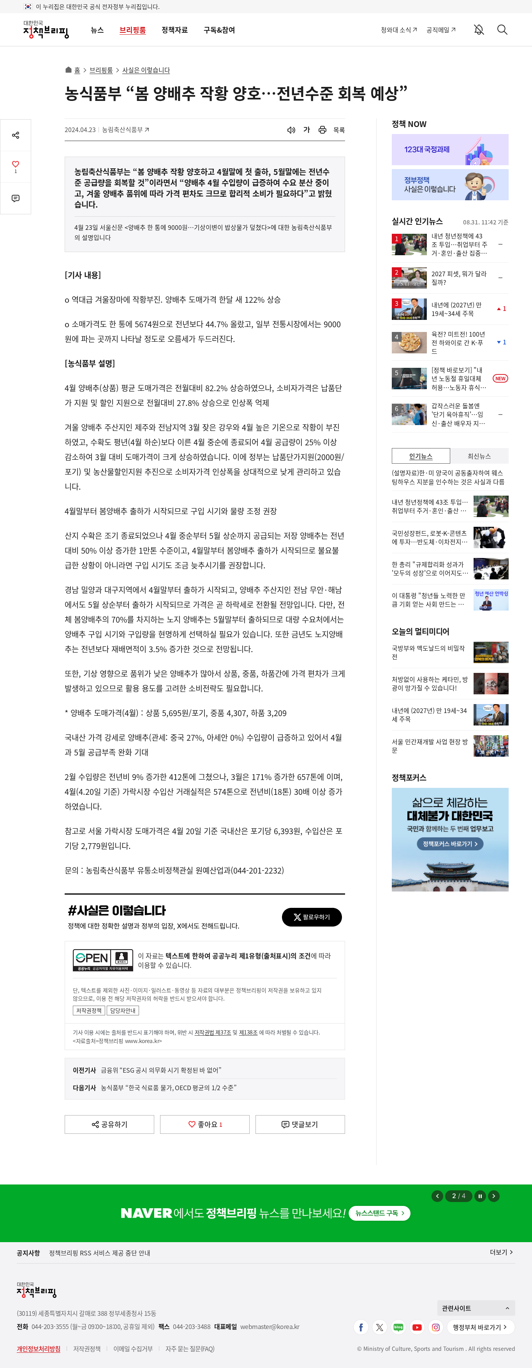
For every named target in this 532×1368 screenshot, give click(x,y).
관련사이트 (456, 1308)
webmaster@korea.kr (269, 1326)
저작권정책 (89, 1010)
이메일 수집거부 (133, 1348)
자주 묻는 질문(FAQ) (190, 1348)
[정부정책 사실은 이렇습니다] (450, 184)
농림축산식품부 (122, 129)
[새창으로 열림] (322, 130)
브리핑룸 (133, 30)
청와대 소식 (396, 30)
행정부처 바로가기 (477, 1327)
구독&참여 (219, 30)
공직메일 (437, 30)
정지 (480, 1196)
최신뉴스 (479, 456)
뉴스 (97, 30)
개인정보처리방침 (38, 1348)
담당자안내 (123, 1010)
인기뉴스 (421, 456)
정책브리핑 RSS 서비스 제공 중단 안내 (99, 1253)
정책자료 (175, 30)
